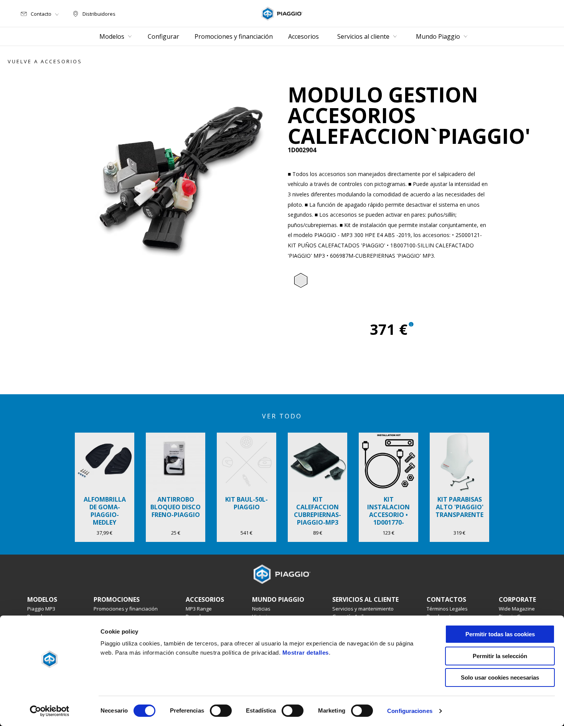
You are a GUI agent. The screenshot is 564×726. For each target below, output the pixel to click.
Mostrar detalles (305, 652)
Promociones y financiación (126, 608)
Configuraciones (409, 711)
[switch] (221, 711)
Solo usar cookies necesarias (500, 677)
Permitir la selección (500, 656)
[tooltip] (301, 281)
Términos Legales (447, 608)
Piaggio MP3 (41, 608)
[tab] (301, 280)
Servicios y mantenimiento (363, 608)
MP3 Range (199, 608)
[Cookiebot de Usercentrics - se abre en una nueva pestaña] (49, 711)
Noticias (261, 608)
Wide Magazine (517, 608)
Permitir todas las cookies (500, 634)
